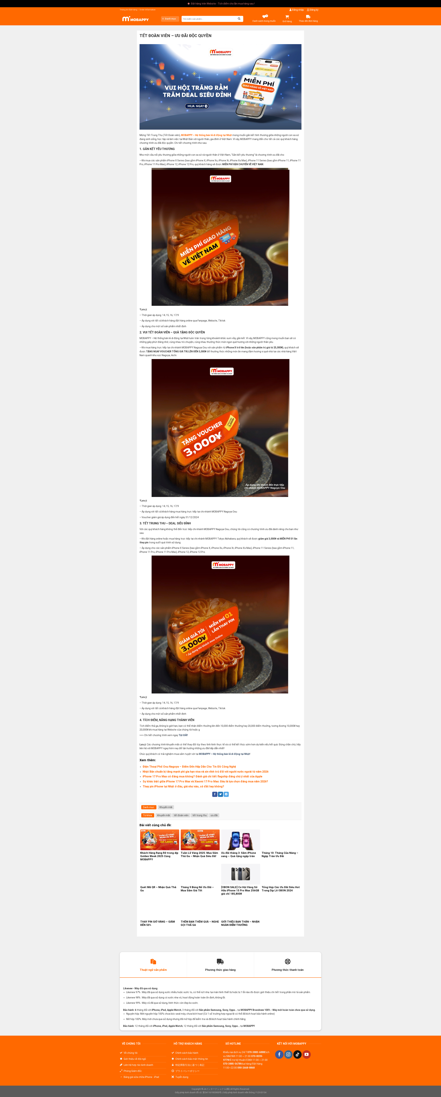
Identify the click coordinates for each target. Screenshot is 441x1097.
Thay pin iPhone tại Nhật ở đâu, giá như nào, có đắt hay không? (183, 786)
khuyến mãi (163, 815)
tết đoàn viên (181, 815)
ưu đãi (214, 815)
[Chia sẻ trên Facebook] (214, 794)
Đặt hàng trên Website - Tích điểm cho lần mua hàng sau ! (223, 3)
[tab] (153, 964)
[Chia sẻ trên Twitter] (220, 794)
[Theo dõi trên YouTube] (306, 1054)
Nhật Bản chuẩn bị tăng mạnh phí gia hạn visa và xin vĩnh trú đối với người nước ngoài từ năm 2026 (205, 771)
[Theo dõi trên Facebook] (279, 1054)
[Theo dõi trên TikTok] (297, 1054)
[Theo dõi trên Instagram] (288, 1054)
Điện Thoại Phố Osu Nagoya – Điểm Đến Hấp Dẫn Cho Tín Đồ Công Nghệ (189, 766)
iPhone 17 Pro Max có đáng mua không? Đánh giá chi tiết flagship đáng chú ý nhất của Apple (202, 776)
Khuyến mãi (166, 807)
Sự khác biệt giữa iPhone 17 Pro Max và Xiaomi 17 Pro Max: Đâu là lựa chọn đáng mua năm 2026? (205, 781)
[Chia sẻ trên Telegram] (226, 794)
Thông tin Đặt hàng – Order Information (138, 10)
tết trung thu (199, 815)
